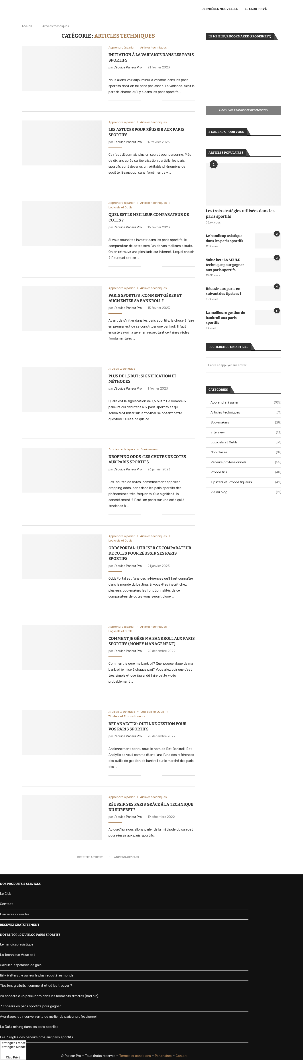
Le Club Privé (256, 9)
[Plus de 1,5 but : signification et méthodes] (62, 389)
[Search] (279, 9)
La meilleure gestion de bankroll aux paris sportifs (225, 318)
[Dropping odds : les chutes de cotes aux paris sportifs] (62, 470)
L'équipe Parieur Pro (128, 67)
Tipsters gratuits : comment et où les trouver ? (36, 986)
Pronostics (246, 472)
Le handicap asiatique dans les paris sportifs (224, 238)
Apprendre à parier (246, 402)
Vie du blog (246, 492)
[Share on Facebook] (149, 101)
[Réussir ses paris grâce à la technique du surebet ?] (62, 817)
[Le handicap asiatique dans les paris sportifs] (268, 240)
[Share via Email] (159, 101)
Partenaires (163, 1056)
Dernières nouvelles (219, 9)
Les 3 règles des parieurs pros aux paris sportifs (36, 1037)
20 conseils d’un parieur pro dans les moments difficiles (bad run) (49, 996)
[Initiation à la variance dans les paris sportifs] (62, 68)
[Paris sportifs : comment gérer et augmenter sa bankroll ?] (62, 308)
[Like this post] (144, 101)
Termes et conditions (135, 1056)
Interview (246, 432)
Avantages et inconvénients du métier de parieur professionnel (48, 1017)
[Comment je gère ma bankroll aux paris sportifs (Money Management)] (62, 647)
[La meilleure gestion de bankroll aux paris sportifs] (268, 317)
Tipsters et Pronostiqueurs (246, 482)
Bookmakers (246, 422)
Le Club (5, 894)
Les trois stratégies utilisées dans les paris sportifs (240, 213)
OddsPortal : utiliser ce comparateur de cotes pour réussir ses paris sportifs (149, 553)
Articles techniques (246, 412)
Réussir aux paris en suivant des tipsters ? (223, 291)
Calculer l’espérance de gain (20, 965)
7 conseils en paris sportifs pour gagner (30, 1006)
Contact (6, 904)
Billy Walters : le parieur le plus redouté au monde (36, 975)
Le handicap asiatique (16, 944)
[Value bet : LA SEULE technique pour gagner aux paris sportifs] (268, 265)
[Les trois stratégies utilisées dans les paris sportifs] (243, 184)
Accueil (27, 26)
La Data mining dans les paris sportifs (29, 1027)
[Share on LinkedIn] (154, 101)
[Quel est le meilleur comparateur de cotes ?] (62, 223)
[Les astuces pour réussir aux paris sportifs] (62, 142)
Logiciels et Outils (246, 442)
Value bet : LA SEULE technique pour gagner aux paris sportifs (225, 265)
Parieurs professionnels (246, 462)
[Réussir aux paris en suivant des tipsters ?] (268, 293)
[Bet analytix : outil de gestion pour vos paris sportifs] (62, 732)
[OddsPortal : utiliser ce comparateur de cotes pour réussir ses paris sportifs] (62, 556)
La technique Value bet (17, 955)
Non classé (246, 452)
